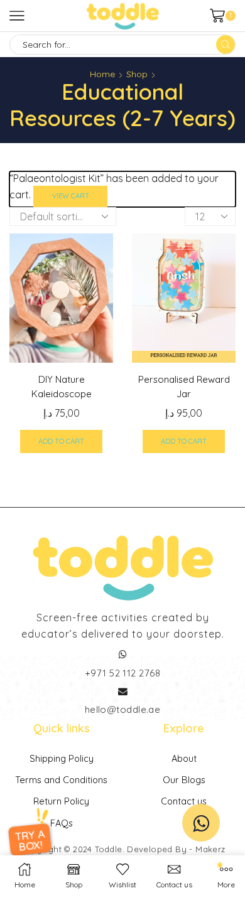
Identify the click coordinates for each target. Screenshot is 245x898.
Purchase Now (122, 511)
